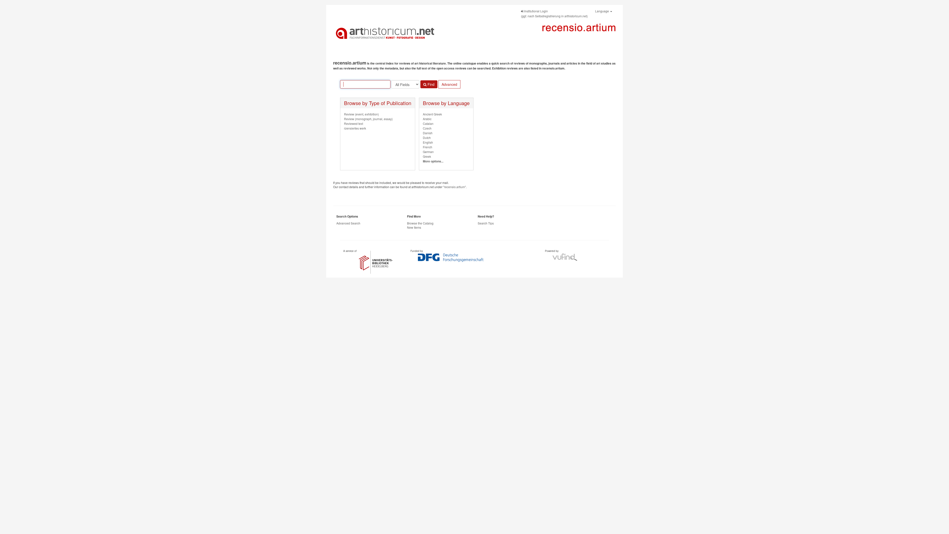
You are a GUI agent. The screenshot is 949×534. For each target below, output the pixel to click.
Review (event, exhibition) (361, 114)
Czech (427, 128)
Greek (427, 156)
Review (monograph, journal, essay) (368, 119)
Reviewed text (353, 123)
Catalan (428, 123)
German (428, 152)
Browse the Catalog (420, 223)
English (428, 142)
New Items (414, 227)
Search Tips (486, 223)
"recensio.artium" (454, 187)
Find (430, 84)
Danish (427, 133)
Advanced (449, 84)
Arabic (427, 119)
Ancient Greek (432, 114)
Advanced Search (348, 223)
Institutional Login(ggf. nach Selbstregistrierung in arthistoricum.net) (554, 13)
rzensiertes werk (355, 128)
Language (602, 11)
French (427, 147)
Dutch (427, 137)
